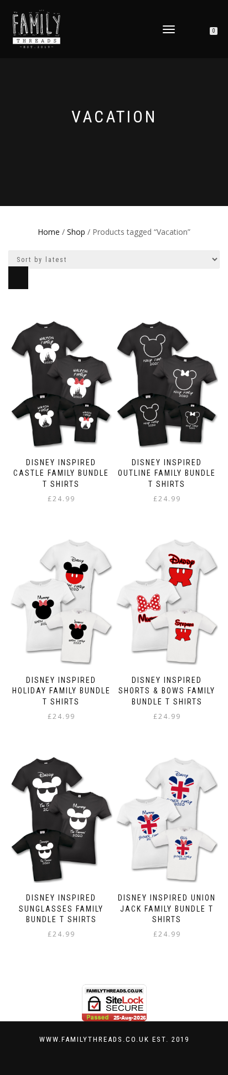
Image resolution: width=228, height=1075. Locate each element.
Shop (76, 232)
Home (49, 232)
